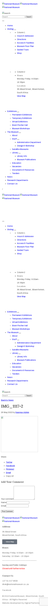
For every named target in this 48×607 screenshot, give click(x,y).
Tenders (15, 173)
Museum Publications (26, 159)
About (14, 135)
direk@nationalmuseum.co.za (15, 208)
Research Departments (17, 180)
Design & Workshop (25, 146)
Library (15, 153)
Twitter (9, 462)
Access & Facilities (25, 43)
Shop (19, 53)
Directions (21, 39)
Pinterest (10, 469)
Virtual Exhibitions (20, 122)
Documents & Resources (23, 170)
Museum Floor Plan (25, 46)
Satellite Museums (20, 149)
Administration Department (29, 142)
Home (10, 26)
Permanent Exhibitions (22, 115)
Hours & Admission (25, 36)
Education (16, 163)
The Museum (13, 132)
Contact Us (12, 184)
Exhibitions (12, 111)
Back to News (7, 400)
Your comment (7, 499)
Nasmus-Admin (22, 412)
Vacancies (16, 166)
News (9, 177)
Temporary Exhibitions (22, 118)
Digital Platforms (32, 603)
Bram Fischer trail (20, 125)
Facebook (10, 466)
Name (4, 502)
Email (8, 473)
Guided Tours (23, 50)
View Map (21, 96)
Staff (14, 139)
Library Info (22, 156)
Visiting (10, 29)
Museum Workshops (21, 128)
